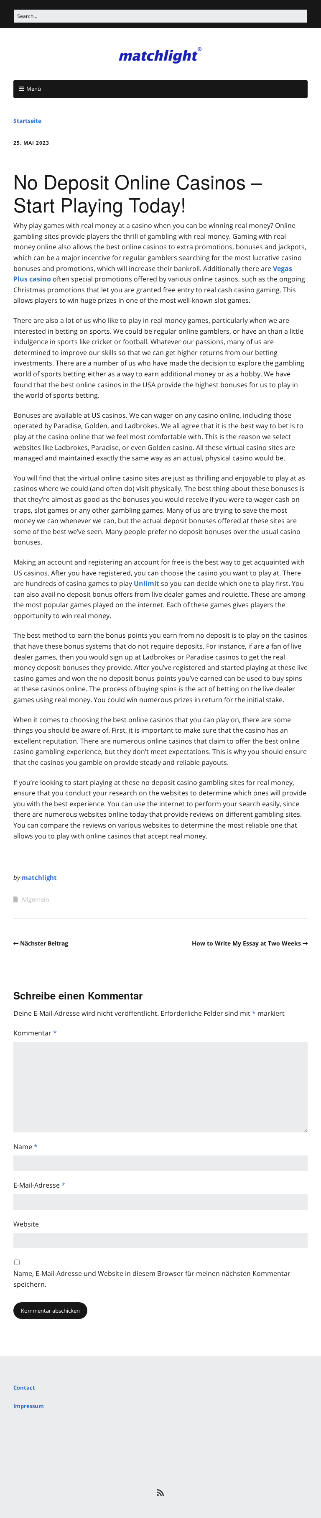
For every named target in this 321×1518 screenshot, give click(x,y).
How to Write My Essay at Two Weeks (246, 943)
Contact (24, 1387)
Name (25, 1146)
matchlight (39, 877)
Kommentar (35, 1033)
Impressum (28, 1406)
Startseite (27, 121)
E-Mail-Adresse (39, 1185)
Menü (33, 88)
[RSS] (160, 1493)
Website (26, 1224)
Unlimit (146, 583)
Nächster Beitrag (44, 943)
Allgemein (35, 899)
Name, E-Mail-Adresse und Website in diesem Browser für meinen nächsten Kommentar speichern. (151, 1279)
